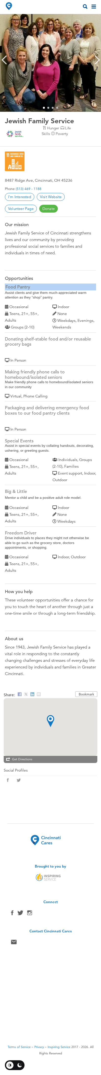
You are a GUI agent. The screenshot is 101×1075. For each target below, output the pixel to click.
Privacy (39, 1047)
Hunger (53, 128)
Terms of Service (19, 1047)
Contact (14, 943)
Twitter (20, 914)
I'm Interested (19, 196)
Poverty (62, 133)
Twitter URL (18, 780)
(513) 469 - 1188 (28, 189)
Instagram (29, 914)
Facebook (12, 914)
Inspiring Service (59, 1047)
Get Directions (22, 759)
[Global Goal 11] (15, 161)
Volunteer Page (21, 208)
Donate (48, 208)
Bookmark (86, 694)
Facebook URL (8, 780)
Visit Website (51, 196)
